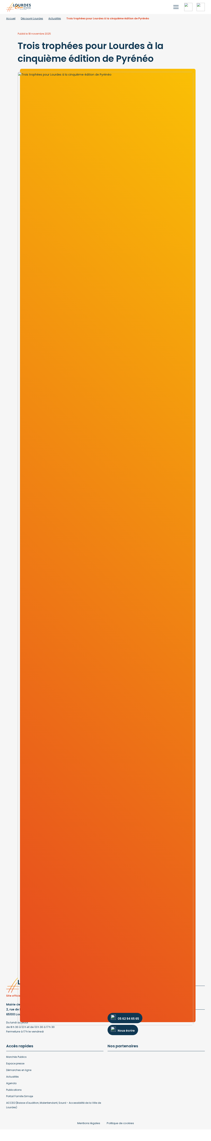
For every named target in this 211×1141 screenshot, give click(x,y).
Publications (14, 1090)
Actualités (54, 18)
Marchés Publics (16, 1057)
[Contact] (201, 7)
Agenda (11, 1083)
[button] (176, 7)
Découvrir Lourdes (32, 18)
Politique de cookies (120, 1123)
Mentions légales (88, 1123)
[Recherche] (188, 7)
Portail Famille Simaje (19, 1096)
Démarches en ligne (18, 1070)
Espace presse (15, 1063)
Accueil (10, 18)
